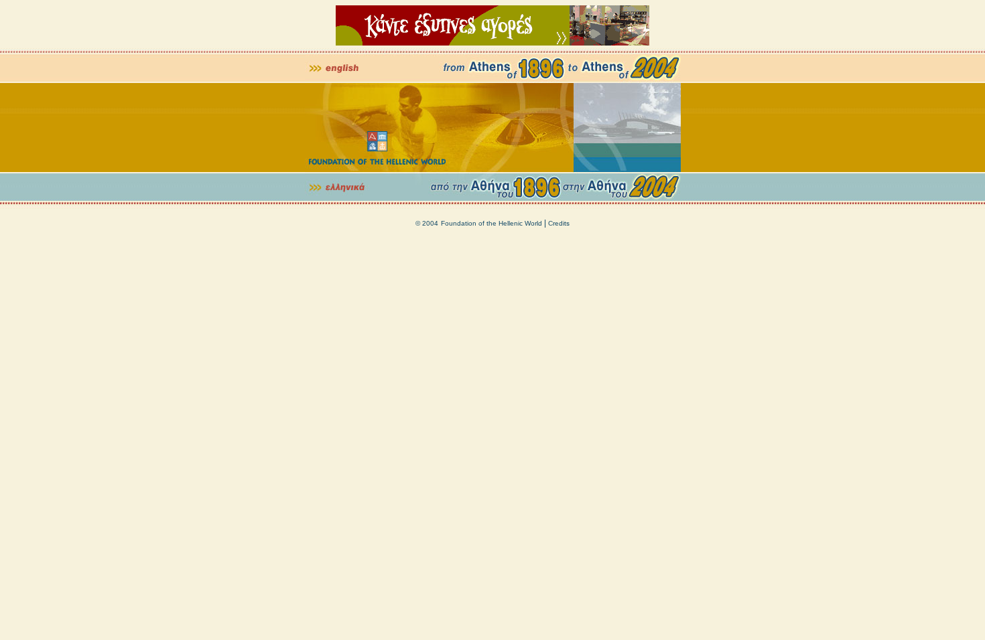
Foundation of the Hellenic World (491, 223)
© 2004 (426, 223)
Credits (559, 223)
